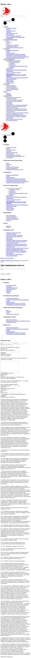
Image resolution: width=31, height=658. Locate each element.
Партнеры (8, 32)
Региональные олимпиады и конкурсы (15, 54)
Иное (2, 391)
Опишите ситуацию (5, 355)
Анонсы (8, 292)
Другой (16, 384)
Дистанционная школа (11, 46)
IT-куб (5, 92)
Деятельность (9, 68)
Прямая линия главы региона (8, 388)
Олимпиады (6, 49)
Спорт (7, 43)
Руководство (12, 64)
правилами (13, 394)
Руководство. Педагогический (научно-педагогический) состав (16, 107)
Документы (12, 63)
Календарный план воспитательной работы (17, 77)
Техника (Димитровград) (12, 89)
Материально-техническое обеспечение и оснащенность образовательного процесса (16, 109)
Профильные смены (11, 322)
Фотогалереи (9, 80)
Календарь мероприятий (12, 50)
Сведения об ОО (7, 96)
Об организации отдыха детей (13, 60)
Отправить (3, 353)
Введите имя (4, 392)
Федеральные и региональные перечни (16, 55)
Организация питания (11, 120)
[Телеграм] (5, 141)
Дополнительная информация (8, 378)
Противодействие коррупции (13, 97)
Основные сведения (11, 28)
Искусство (9, 42)
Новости (8, 291)
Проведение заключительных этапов (15, 58)
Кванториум (6, 84)
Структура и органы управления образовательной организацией (14, 100)
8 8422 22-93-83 (7, 20)
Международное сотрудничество (14, 119)
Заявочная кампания (11, 78)
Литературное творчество (12, 45)
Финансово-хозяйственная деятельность (16, 115)
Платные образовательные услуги (14, 114)
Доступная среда (10, 73)
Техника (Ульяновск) (11, 86)
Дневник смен (9, 82)
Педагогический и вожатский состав (18, 66)
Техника (8, 93)
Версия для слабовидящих (7, 258)
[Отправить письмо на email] (5, 24)
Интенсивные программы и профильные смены (18, 321)
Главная (2, 260)
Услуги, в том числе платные (13, 72)
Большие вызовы (10, 53)
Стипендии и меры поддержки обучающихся (17, 56)
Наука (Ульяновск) (10, 85)
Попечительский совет (12, 33)
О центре (6, 26)
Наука (7, 41)
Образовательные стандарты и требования (16, 105)
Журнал (8, 29)
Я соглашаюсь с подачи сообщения (13, 394)
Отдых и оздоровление (9, 59)
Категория (3, 387)
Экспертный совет (11, 30)
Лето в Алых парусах (11, 319)
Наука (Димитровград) (12, 88)
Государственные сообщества (13, 35)
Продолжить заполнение (7, 656)
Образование (9, 103)
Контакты (11, 67)
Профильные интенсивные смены (14, 47)
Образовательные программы (10, 39)
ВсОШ (8, 51)
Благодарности (10, 34)
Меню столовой (10, 81)
